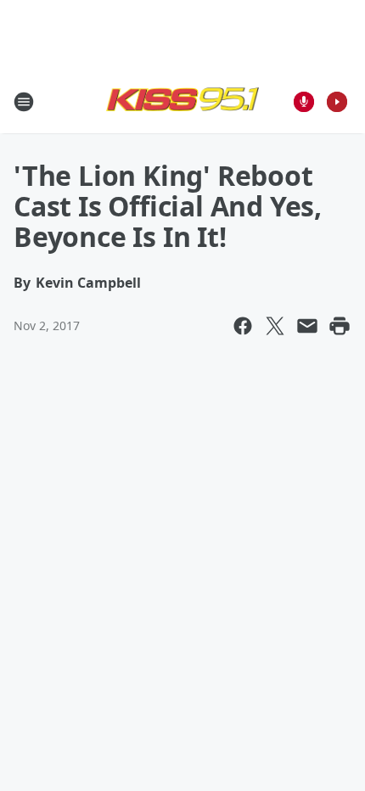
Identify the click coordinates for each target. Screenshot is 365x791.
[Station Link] (182, 101)
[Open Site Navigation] (24, 102)
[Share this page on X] (275, 326)
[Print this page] (339, 326)
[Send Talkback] (304, 102)
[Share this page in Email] (307, 326)
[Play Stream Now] (337, 102)
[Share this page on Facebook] (243, 326)
